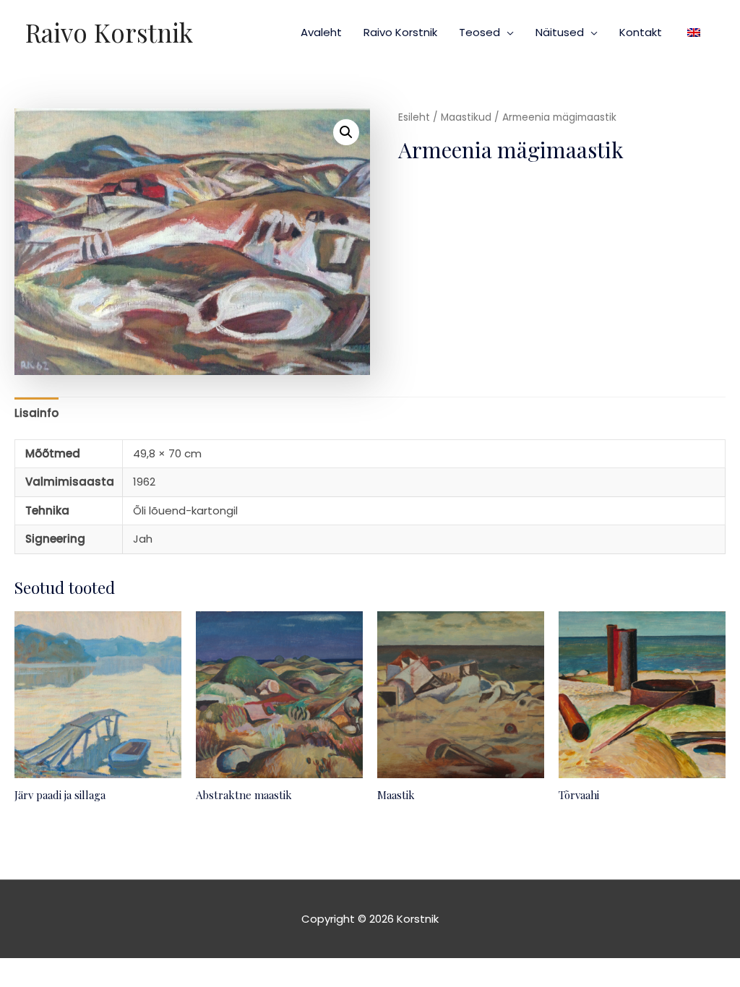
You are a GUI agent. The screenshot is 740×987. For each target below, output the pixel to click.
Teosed (479, 32)
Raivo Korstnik (109, 32)
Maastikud (466, 117)
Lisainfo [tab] (36, 413)
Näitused (559, 32)
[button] (346, 132)
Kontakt (640, 32)
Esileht (414, 117)
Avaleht (321, 32)
